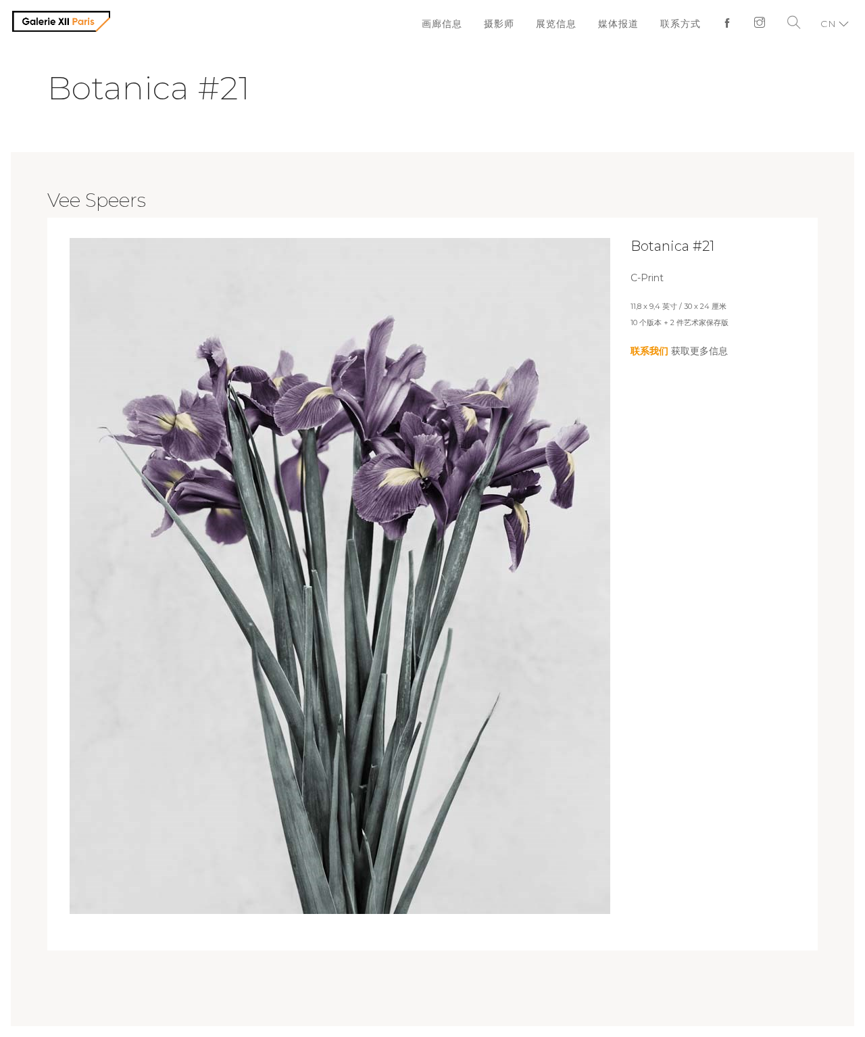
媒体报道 (624, 23)
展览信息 (565, 23)
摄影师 (510, 23)
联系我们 (649, 351)
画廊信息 (455, 23)
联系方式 (684, 23)
